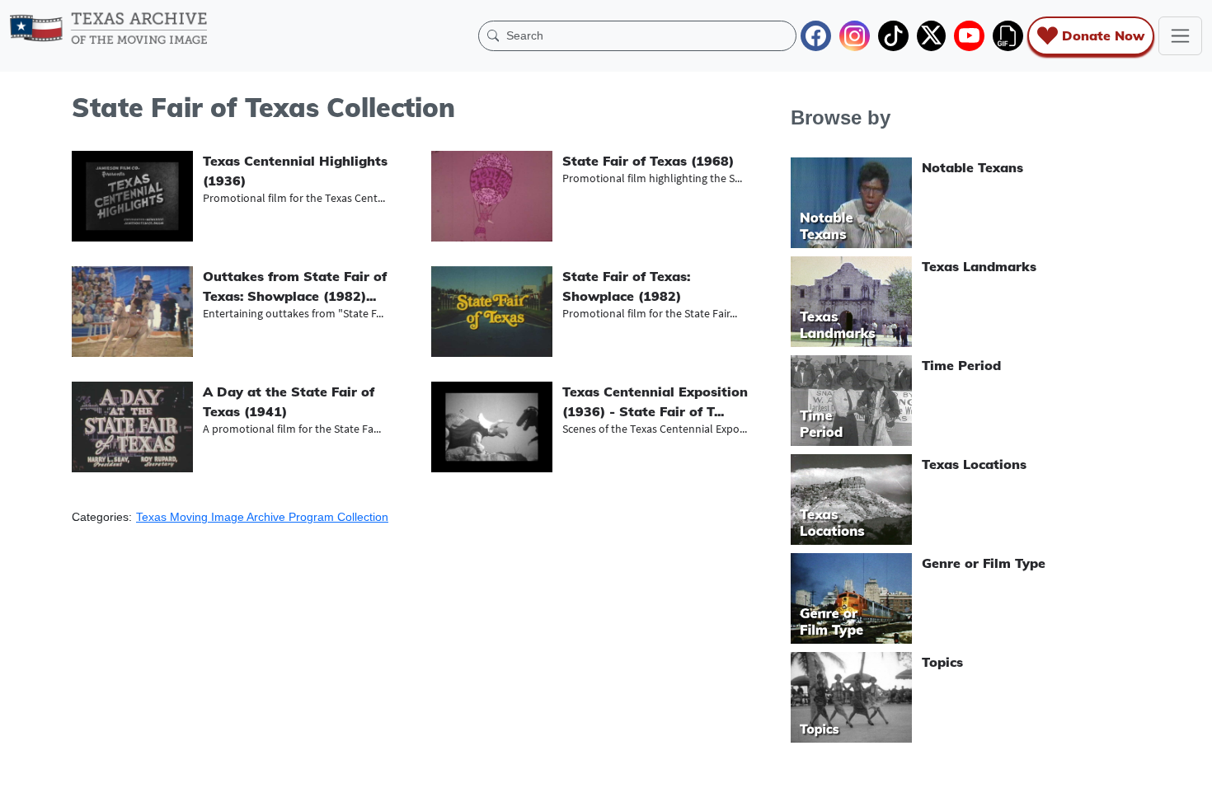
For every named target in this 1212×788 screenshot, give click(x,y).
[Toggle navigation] (1180, 35)
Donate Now (1103, 35)
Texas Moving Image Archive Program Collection (262, 516)
